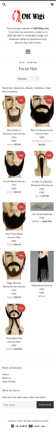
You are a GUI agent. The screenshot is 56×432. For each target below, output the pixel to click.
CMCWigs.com (41, 28)
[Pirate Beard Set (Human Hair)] (14, 319)
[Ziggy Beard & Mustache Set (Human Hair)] (14, 265)
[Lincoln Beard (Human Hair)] (14, 164)
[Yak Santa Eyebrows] (42, 206)
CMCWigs (27, 420)
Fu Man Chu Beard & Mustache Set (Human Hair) (42, 185)
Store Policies (9, 381)
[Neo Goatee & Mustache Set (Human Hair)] (14, 111)
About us (6, 377)
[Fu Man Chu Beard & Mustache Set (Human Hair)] (42, 164)
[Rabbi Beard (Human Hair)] (42, 266)
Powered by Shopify (40, 420)
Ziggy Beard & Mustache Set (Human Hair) (14, 286)
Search (5, 374)
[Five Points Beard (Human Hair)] (14, 216)
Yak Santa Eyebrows (42, 214)
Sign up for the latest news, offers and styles (23, 397)
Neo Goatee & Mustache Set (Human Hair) (14, 133)
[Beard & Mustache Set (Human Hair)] (42, 111)
